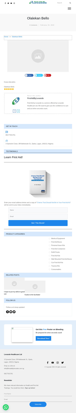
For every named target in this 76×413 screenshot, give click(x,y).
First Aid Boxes (56, 242)
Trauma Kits (55, 266)
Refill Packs (55, 252)
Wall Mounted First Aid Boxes (61, 259)
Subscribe (38, 404)
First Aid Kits (55, 256)
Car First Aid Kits (57, 262)
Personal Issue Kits (58, 245)
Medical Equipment (58, 238)
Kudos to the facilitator (32, 295)
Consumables (56, 269)
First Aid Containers (58, 249)
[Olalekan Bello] (38, 56)
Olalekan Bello (38, 18)
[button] (6, 407)
